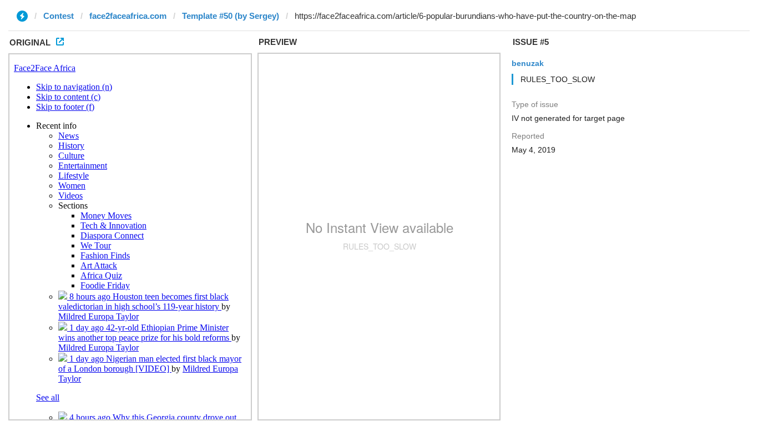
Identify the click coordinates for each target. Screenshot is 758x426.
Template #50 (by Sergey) (230, 16)
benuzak (528, 63)
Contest (58, 16)
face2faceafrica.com (127, 16)
